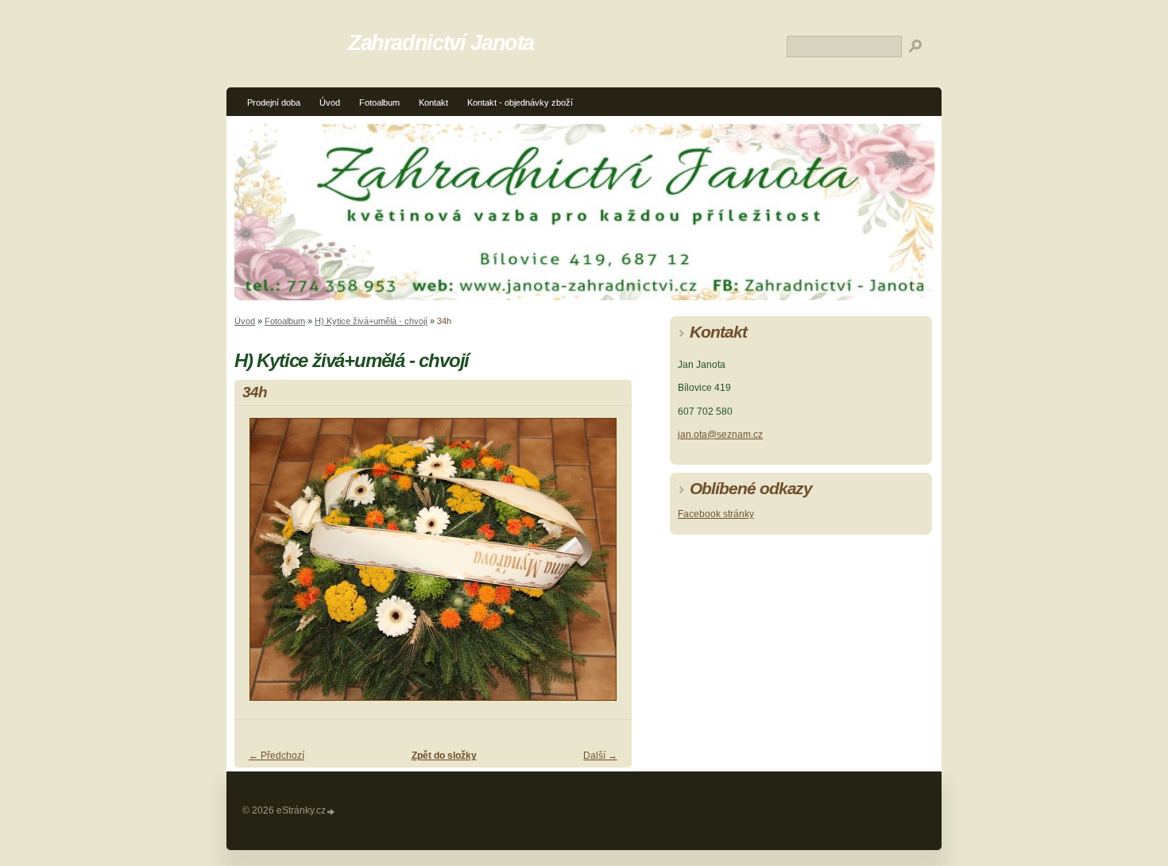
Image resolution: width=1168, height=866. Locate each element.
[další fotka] (606, 566)
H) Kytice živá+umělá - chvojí (371, 321)
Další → (600, 755)
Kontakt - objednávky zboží (520, 102)
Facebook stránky (716, 514)
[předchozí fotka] (260, 566)
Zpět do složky (444, 755)
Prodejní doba (273, 102)
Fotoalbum (379, 102)
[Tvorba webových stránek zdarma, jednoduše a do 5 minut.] (331, 811)
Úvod (329, 102)
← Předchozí (276, 755)
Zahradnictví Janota (441, 42)
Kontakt (433, 102)
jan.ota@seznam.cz (720, 434)
